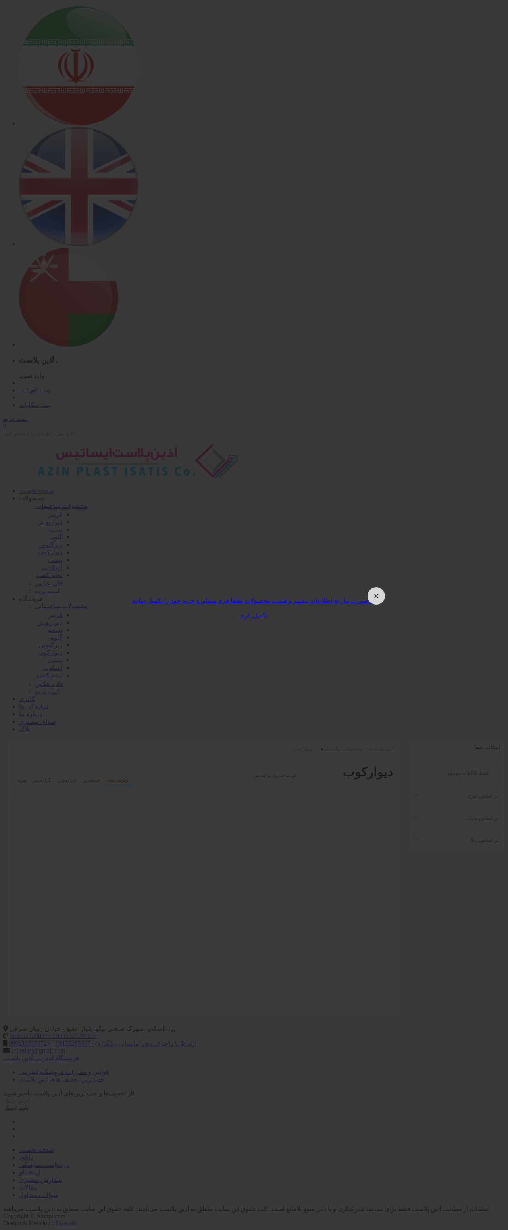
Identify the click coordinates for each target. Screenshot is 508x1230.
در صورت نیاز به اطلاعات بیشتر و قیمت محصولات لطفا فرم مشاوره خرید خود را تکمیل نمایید (254, 600)
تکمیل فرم (254, 615)
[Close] (376, 596)
